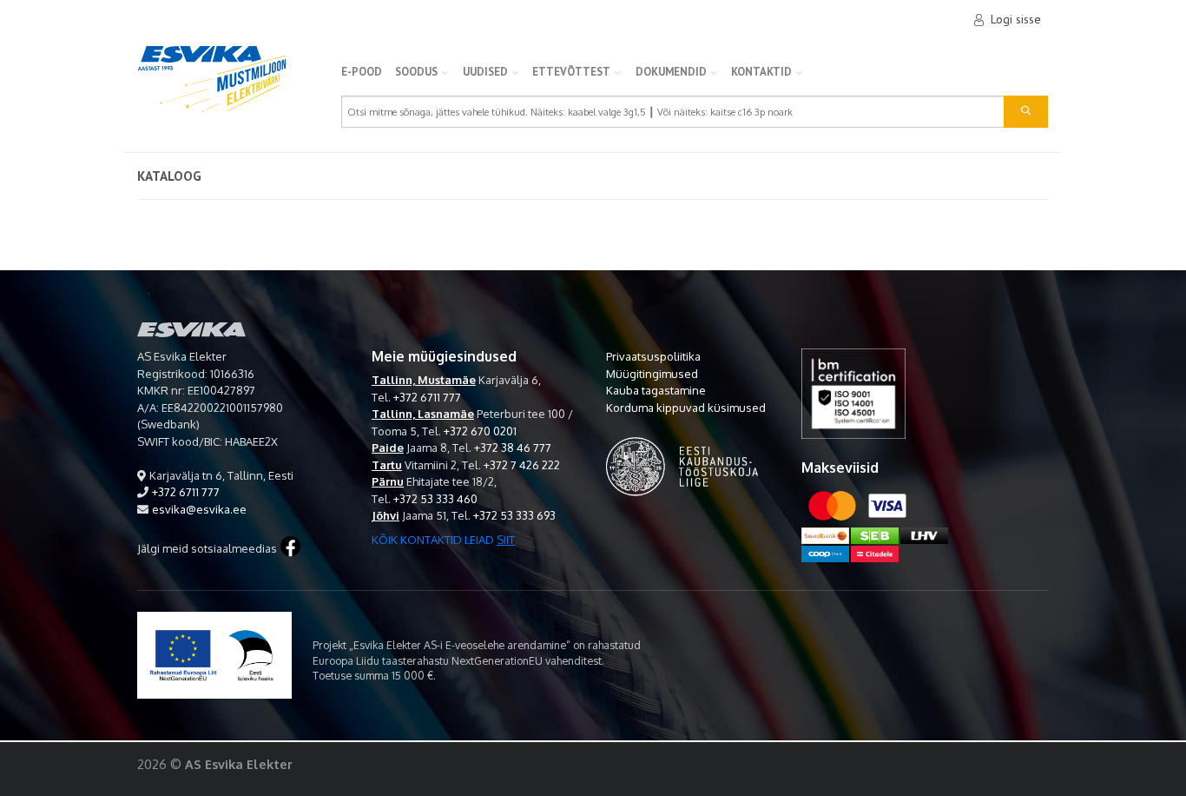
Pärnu (388, 481)
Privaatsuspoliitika (653, 356)
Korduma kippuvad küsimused (686, 408)
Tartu (387, 465)
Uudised (485, 71)
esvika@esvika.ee (199, 509)
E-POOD (361, 71)
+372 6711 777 (186, 492)
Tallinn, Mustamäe (424, 380)
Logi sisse (1016, 19)
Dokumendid (671, 71)
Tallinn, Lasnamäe (423, 414)
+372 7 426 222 (522, 465)
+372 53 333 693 (514, 515)
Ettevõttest (571, 71)
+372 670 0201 (480, 431)
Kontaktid (761, 71)
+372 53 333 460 (435, 499)
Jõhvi (385, 515)
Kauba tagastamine (656, 390)
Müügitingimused (652, 374)
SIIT (506, 540)
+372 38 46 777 (512, 447)
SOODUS (416, 71)
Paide (388, 447)
